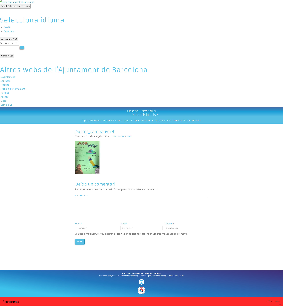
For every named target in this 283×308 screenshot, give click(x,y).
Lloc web (169, 223)
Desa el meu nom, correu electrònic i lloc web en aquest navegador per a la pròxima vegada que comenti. (132, 233)
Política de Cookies (273, 301)
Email (124, 223)
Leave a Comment (122, 136)
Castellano (9, 31)
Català (15, 6)
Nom (78, 223)
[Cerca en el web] (22, 47)
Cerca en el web (8, 43)
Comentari (81, 195)
